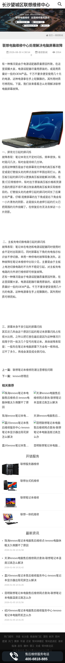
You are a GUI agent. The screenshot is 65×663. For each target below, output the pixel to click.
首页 (50, 35)
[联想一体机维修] (10, 519)
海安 (60, 641)
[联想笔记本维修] (10, 502)
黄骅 (16, 641)
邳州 (57, 636)
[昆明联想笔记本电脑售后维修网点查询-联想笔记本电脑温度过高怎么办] (48, 431)
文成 (38, 646)
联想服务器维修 (29, 464)
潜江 (32, 646)
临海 (14, 646)
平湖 (22, 641)
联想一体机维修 (29, 514)
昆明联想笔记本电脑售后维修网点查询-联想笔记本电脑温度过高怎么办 (32, 595)
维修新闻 (59, 35)
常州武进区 (51, 641)
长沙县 (25, 636)
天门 (10, 641)
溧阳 (45, 636)
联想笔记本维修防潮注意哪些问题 (33, 369)
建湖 (4, 641)
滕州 (26, 646)
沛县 (18, 636)
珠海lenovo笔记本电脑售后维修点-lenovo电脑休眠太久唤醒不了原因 (32, 543)
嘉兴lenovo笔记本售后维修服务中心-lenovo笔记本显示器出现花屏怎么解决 (32, 578)
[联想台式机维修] (10, 485)
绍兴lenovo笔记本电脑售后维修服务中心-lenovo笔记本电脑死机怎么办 (32, 613)
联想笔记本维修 (29, 497)
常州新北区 (47, 646)
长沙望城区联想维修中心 (26, 4)
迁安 (28, 641)
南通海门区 (36, 636)
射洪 (51, 636)
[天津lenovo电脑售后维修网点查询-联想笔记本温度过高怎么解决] (48, 402)
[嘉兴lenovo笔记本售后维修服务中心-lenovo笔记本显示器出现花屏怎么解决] (16, 431)
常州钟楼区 (38, 641)
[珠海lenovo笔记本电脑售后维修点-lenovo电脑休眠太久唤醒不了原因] (16, 402)
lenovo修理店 (21, 376)
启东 (20, 646)
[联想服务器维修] (10, 469)
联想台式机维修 (29, 480)
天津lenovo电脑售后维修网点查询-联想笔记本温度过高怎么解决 (32, 560)
